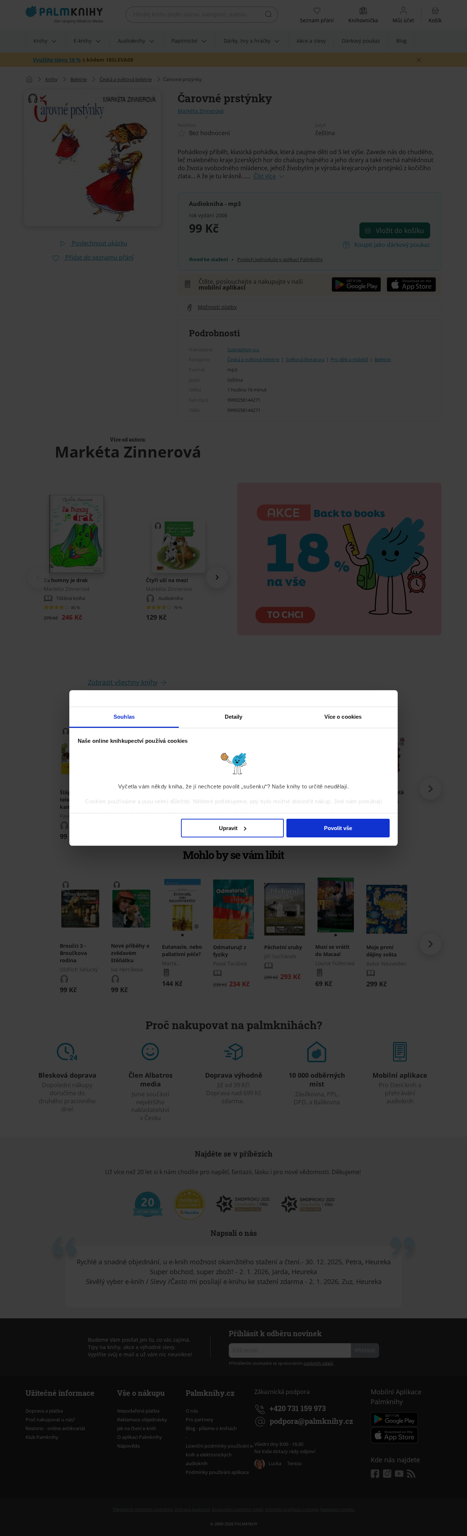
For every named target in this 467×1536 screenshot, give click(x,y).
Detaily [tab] (234, 717)
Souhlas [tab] (124, 717)
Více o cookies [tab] (343, 717)
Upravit (228, 828)
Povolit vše (338, 828)
